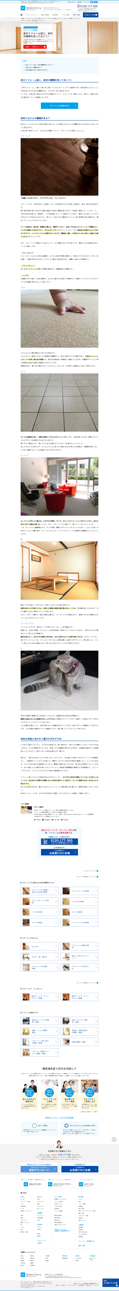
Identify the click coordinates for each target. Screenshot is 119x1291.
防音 (38, 1233)
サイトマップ (86, 2)
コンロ (22, 1208)
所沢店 (77, 1260)
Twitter (38, 820)
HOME (22, 18)
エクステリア (40, 1206)
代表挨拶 (81, 1229)
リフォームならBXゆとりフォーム (27, 1287)
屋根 (38, 1203)
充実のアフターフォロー (60, 1224)
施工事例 (81, 1196)
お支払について (58, 1203)
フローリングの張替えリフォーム (54, 18)
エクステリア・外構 (83, 1215)
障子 (22, 1229)
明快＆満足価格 (58, 1222)
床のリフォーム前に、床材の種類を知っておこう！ (40, 65)
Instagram (47, 820)
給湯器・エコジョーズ (26, 1211)
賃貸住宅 (81, 1218)
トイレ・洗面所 (82, 1203)
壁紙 (22, 1217)
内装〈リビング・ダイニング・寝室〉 (87, 1211)
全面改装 (39, 1243)
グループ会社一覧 (83, 1234)
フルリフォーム (41, 1240)
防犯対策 (39, 1224)
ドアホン (39, 1227)
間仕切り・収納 (24, 1232)
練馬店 (32, 1263)
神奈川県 (64, 1256)
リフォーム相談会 (58, 1211)
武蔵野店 (32, 1265)
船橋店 (47, 1260)
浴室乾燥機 (40, 1217)
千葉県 (47, 1256)
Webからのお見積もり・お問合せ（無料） (110, 1283)
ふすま (22, 1227)
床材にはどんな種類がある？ (33, 67)
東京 (22, 1256)
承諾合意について (89, 1285)
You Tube (56, 820)
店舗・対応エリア (72, 2)
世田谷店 (32, 1258)
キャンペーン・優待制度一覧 (86, 1241)
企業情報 (79, 2)
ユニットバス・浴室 (25, 1201)
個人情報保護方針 (81, 1285)
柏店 (47, 1258)
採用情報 (81, 1236)
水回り (22, 1196)
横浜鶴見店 (65, 1258)
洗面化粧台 (23, 1206)
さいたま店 (78, 1258)
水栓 (38, 1220)
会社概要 (81, 1227)
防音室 (38, 1236)
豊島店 (32, 1260)
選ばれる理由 (58, 1215)
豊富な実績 (57, 1217)
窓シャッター (40, 1208)
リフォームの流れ (58, 1201)
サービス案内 (58, 1196)
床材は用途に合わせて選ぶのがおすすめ (37, 70)
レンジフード (40, 1215)
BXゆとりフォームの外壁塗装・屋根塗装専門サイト (86, 1283)
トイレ (22, 1203)
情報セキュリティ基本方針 (60, 1285)
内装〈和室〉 (82, 1208)
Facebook (65, 820)
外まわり (39, 1196)
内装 (22, 1215)
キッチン (23, 1199)
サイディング (40, 1201)
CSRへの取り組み (83, 1232)
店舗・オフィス (82, 1220)
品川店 (22, 1265)
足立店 (22, 1258)
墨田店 (32, 1256)
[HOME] (22, 14)
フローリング (24, 1220)
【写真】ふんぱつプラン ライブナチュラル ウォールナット (43, 198)
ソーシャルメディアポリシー (72, 1285)
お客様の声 (57, 1208)
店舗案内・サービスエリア (60, 1199)
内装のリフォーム (42, 18)
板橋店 (22, 1260)
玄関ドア (39, 1229)
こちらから (85, 10)
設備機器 (39, 1213)
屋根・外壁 (81, 1213)
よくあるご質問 (58, 1206)
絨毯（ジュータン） (25, 1222)
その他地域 (92, 1256)
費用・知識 (82, 1245)
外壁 (38, 1199)
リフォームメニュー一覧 (31, 18)
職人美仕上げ (57, 1220)
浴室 (80, 1201)
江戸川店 (23, 1263)
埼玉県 (77, 1256)
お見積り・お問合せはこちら (33, 47)
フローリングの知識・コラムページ (71, 18)
